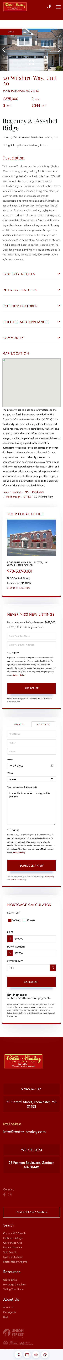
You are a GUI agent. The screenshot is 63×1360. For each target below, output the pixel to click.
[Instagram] (9, 1194)
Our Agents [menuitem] (9, 1312)
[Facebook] (4, 1194)
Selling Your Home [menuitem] (13, 1289)
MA (27, 492)
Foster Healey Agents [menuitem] (15, 1261)
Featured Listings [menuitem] (12, 1238)
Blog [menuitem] (5, 1317)
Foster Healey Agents (31, 1212)
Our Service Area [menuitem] (12, 1242)
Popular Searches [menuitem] (12, 1247)
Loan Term (14, 912)
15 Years (31, 920)
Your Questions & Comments (22, 786)
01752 (27, 496)
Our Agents (24, 588)
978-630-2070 (31, 1149)
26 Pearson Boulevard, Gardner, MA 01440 (31, 1164)
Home (5, 492)
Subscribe (31, 688)
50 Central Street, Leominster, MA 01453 (31, 1104)
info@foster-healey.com (24, 1131)
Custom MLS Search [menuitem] (14, 1233)
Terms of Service (16, 879)
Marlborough (13, 496)
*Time (10, 773)
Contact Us (12, 588)
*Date (10, 759)
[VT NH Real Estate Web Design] (31, 1333)
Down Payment (16, 946)
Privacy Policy (19, 675)
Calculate (31, 982)
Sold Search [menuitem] (9, 1252)
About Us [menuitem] (8, 1307)
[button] (5, 50)
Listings (17, 492)
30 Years (16, 920)
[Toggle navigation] (58, 6)
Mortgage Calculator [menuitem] (14, 1284)
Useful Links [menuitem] (10, 1279)
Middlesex (38, 492)
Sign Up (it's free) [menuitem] (12, 1257)
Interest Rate (15, 961)
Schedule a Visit (43, 724)
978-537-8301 (19, 571)
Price (10, 932)
